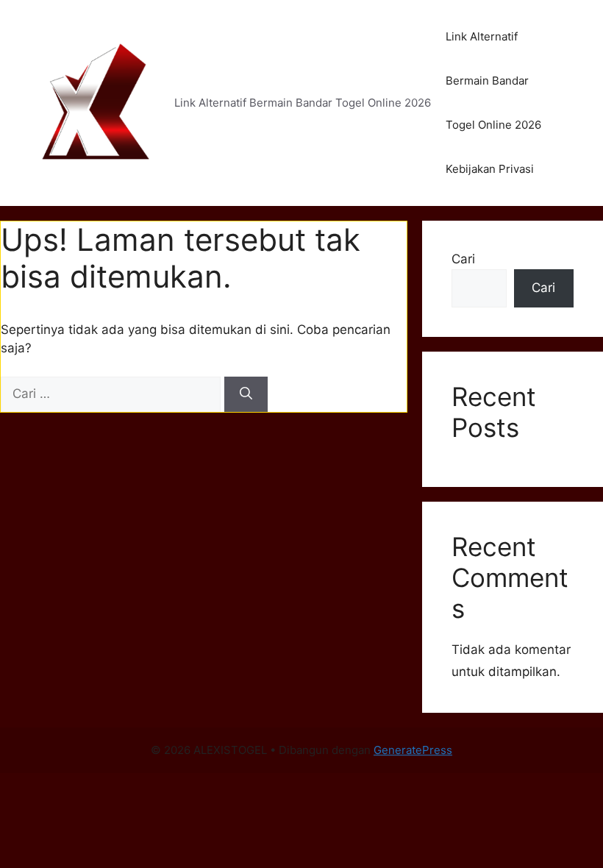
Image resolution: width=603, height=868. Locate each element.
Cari (463, 259)
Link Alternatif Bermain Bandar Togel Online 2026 (493, 80)
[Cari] (246, 394)
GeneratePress (413, 750)
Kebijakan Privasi (490, 169)
